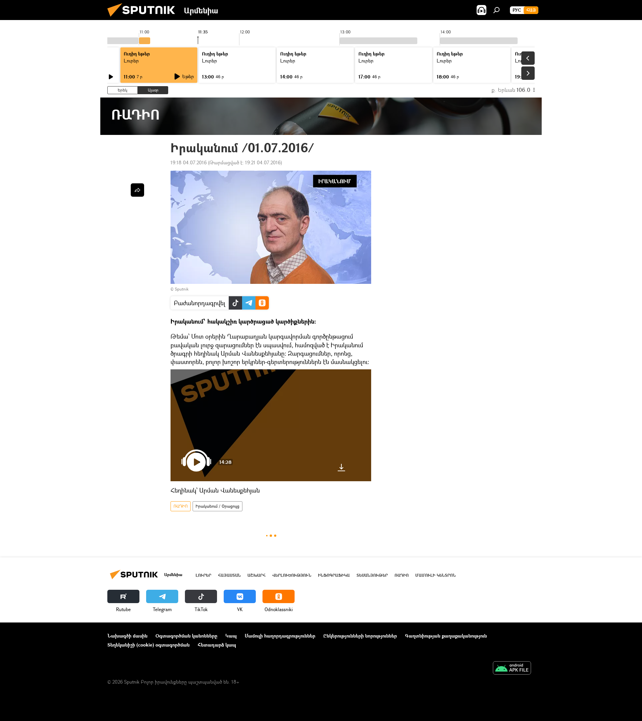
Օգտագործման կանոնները (186, 636)
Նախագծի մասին (127, 636)
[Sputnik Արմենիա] (144, 18)
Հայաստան (229, 575)
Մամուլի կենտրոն (435, 575)
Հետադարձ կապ (217, 645)
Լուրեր (131, 60)
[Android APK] (512, 668)
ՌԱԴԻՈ (181, 506)
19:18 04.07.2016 (189, 162)
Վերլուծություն (291, 575)
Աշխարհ (256, 575)
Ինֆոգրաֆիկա (334, 575)
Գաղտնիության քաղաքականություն (446, 636)
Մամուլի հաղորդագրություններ (280, 636)
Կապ (231, 636)
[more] (137, 190)
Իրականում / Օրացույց (217, 506)
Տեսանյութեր (372, 575)
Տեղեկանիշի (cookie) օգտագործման (148, 645)
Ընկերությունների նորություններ (360, 636)
